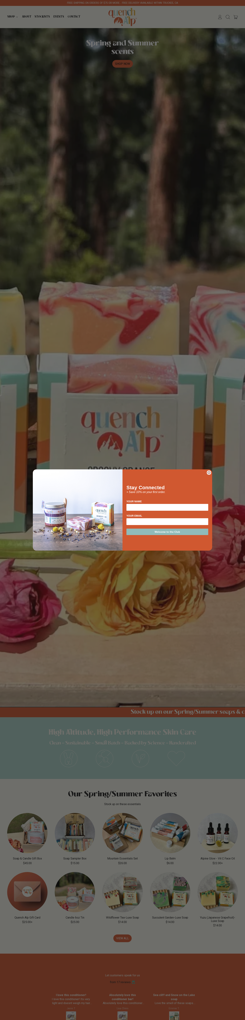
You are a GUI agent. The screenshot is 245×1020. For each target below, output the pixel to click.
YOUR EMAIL (134, 515)
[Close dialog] (209, 472)
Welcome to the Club (167, 531)
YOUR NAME (134, 501)
